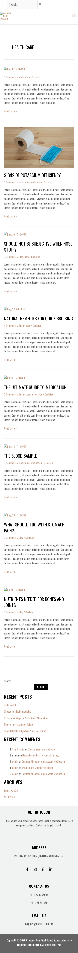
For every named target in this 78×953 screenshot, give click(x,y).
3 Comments (10, 77)
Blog (21, 538)
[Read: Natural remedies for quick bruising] (14, 309)
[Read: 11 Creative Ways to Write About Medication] (14, 69)
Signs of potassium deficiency (19, 724)
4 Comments (10, 326)
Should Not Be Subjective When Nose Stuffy (25, 731)
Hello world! (10, 705)
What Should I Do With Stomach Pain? (34, 527)
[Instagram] (35, 869)
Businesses (24, 326)
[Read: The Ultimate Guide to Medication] (14, 378)
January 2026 (11, 791)
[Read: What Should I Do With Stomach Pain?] (15, 515)
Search (7, 681)
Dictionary (24, 257)
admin (15, 761)
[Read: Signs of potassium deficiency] (39, 147)
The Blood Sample (20, 455)
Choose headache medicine (17, 711)
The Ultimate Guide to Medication (35, 387)
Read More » (10, 111)
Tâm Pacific (18, 749)
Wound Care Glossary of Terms (37, 768)
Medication (24, 77)
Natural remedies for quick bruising (40, 755)
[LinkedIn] (51, 869)
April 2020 (9, 797)
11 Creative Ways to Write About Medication (26, 718)
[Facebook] (27, 869)
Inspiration (24, 182)
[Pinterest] (43, 869)
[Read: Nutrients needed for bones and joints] (14, 590)
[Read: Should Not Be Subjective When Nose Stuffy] (15, 234)
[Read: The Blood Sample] (15, 446)
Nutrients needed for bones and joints (34, 602)
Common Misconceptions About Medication (43, 761)
